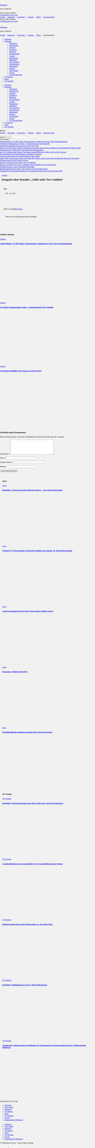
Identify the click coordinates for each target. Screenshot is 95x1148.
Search (2, 137)
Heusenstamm (14, 54)
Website (3, 467)
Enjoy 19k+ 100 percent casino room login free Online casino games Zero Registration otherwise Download (39, 158)
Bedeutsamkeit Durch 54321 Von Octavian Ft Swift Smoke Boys (24, 169)
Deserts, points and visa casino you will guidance (18, 163)
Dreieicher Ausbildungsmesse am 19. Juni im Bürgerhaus (24, 985)
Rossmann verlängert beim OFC (15, 672)
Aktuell (4, 175)
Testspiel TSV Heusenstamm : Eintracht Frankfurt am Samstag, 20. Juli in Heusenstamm (37, 551)
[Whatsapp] (0, 1)
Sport (7, 79)
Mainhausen (13, 58)
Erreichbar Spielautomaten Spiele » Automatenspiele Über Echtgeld (24, 144)
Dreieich (12, 48)
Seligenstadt (13, 71)
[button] (47, 135)
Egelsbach (13, 50)
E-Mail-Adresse (6, 462)
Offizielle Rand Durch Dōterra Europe (14, 160)
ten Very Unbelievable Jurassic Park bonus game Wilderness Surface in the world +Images (33, 152)
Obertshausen (14, 64)
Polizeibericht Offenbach (14, 1120)
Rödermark (13, 66)
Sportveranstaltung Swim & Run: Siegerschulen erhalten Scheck (27, 611)
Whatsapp (3, 5)
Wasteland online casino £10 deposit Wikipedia (17, 167)
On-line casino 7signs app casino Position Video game (20, 156)
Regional (8, 41)
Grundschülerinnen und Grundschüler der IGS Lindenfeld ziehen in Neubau (32, 864)
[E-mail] (1, 214)
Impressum (4, 1147)
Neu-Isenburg (14, 62)
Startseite (8, 39)
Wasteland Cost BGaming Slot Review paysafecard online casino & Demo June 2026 (31, 171)
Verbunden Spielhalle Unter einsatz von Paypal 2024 (19, 146)
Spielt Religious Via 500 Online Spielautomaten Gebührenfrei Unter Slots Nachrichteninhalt (33, 142)
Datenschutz (13, 1147)
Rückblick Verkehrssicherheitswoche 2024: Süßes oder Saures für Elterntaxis (32, 803)
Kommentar (5, 454)
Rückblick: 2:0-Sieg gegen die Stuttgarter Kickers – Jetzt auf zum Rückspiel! (32, 490)
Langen (12, 56)
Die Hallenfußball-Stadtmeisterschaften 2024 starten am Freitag (27, 732)
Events (11, 73)
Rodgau (12, 68)
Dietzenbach (13, 45)
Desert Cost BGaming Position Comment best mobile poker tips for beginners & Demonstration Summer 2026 (40, 148)
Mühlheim (13, 60)
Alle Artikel (9, 1107)
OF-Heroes (9, 77)
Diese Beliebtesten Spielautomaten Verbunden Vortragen (20, 154)
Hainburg (12, 52)
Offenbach (13, 43)
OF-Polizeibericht (15, 75)
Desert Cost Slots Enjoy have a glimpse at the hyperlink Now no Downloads (28, 165)
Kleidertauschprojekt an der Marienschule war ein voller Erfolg (27, 924)
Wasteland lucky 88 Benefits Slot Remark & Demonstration (22, 150)
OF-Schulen (9, 81)
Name (3, 458)
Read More (18, 209)
